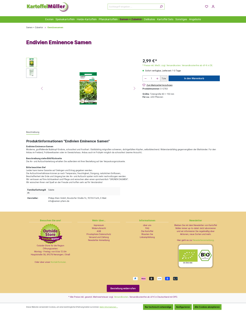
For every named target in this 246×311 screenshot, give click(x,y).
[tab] (32, 132)
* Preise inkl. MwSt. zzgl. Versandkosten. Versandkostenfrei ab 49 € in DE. (178, 65)
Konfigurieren (183, 307)
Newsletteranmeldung (203, 240)
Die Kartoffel (147, 231)
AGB (99, 231)
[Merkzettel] (206, 6)
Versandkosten (121, 297)
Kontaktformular (58, 262)
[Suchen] (161, 7)
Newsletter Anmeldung (99, 240)
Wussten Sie (147, 234)
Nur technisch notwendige (158, 307)
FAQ (147, 228)
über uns (147, 225)
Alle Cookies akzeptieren (207, 307)
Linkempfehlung (147, 237)
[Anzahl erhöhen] (157, 78)
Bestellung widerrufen (123, 288)
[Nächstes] (134, 88)
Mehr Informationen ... (109, 307)
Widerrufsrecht (99, 228)
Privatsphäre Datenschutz (99, 234)
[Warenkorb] (218, 5)
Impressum (99, 225)
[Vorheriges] (42, 88)
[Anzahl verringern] (145, 78)
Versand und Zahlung (99, 237)
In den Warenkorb (194, 78)
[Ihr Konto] (213, 6)
